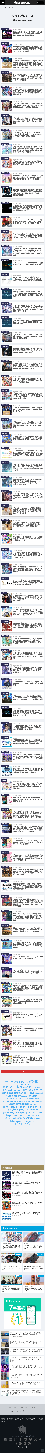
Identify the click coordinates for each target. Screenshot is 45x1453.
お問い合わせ (24, 1407)
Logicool (12, 1096)
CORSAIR (21, 1099)
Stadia (27, 1116)
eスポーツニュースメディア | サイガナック (22, 1436)
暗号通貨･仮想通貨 (13, 1093)
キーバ (40, 1093)
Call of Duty (33, 1098)
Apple (39, 1101)
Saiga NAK (23, 2)
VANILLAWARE (33, 1110)
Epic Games (15, 1115)
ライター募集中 (21, 1411)
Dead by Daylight (14, 1112)
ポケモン (34, 1081)
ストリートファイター (19, 1087)
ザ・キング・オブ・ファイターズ (24, 1107)
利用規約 (33, 1407)
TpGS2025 (35, 1096)
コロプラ (38, 1113)
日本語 (39, 2)
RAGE (39, 1087)
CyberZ (8, 1090)
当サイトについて (13, 1407)
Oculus (18, 1090)
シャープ (10, 1082)
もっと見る (22, 1072)
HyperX (22, 1101)
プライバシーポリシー (9, 1411)
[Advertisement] (22, 1145)
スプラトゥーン (17, 1109)
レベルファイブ (23, 1124)
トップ (4, 1407)
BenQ (33, 1104)
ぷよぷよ (20, 1081)
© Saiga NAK (22, 1447)
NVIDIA (36, 1115)
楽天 (13, 1104)
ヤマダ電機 (30, 1101)
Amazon (24, 1096)
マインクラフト (26, 1118)
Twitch (11, 1098)
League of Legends (23, 1121)
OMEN (37, 1118)
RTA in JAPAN (10, 1101)
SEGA (30, 1093)
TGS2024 (23, 1084)
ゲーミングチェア (33, 1090)
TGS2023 (23, 1104)
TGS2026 (11, 1118)
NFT (29, 1112)
